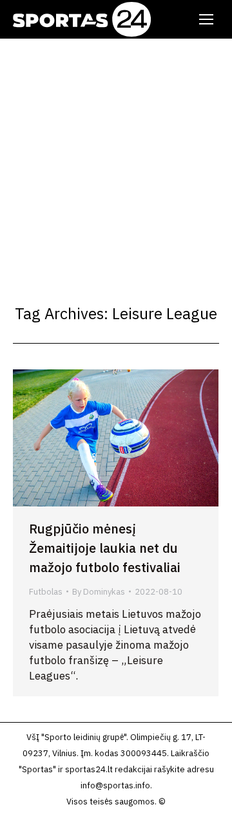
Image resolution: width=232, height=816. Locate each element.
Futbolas (46, 591)
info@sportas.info (115, 785)
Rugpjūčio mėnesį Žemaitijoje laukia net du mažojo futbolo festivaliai (104, 548)
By (98, 591)
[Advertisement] (116, 161)
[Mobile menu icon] (206, 19)
